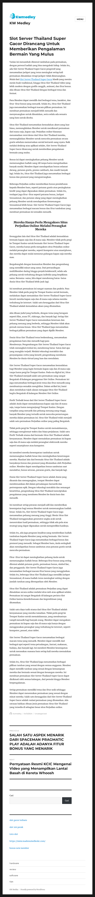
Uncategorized (41, 714)
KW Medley (20, 23)
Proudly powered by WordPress (33, 890)
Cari (11, 795)
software (14, 875)
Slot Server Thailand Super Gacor (36, 79)
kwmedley (17, 714)
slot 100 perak (16, 827)
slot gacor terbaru (18, 820)
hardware (14, 863)
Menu (80, 19)
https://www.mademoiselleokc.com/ (27, 841)
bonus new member (19, 848)
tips (11, 881)
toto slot (14, 834)
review (13, 869)
